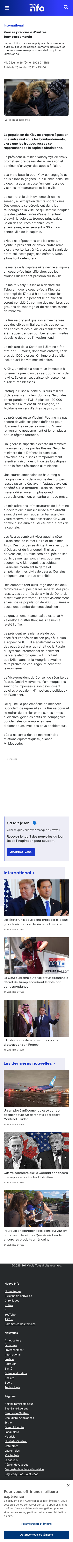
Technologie (12, 1387)
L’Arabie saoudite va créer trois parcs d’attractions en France (31, 1042)
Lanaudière (12, 1431)
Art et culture (13, 1340)
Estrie (8, 1422)
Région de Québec (16, 1464)
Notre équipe (13, 1291)
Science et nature (16, 1373)
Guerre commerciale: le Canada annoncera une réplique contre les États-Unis (36, 1175)
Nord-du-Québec (16, 1441)
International (14, 25)
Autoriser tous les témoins (36, 1534)
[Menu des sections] (7, 8)
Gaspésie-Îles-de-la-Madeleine (24, 1469)
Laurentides (12, 1450)
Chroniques (12, 1300)
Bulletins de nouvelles (18, 1295)
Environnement (14, 1349)
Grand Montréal (14, 1427)
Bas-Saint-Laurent (16, 1408)
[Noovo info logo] (36, 7)
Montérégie (12, 1455)
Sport (8, 1382)
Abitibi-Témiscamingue (19, 1403)
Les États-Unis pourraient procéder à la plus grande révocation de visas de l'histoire (36, 922)
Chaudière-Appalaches (19, 1417)
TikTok (9, 1319)
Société (9, 1377)
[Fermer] (68, 1485)
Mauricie (10, 1436)
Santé (8, 1368)
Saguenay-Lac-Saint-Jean (21, 1474)
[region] (36, 1511)
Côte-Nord (11, 1445)
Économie (11, 1345)
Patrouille (10, 1363)
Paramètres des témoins (20, 1324)
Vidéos (9, 1305)
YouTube (10, 1314)
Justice (9, 1359)
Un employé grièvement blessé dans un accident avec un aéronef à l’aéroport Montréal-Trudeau (33, 1115)
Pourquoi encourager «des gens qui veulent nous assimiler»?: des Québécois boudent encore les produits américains (35, 1235)
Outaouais (11, 1460)
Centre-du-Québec (17, 1413)
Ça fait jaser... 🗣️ (22, 823)
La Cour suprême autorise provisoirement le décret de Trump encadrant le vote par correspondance (36, 982)
